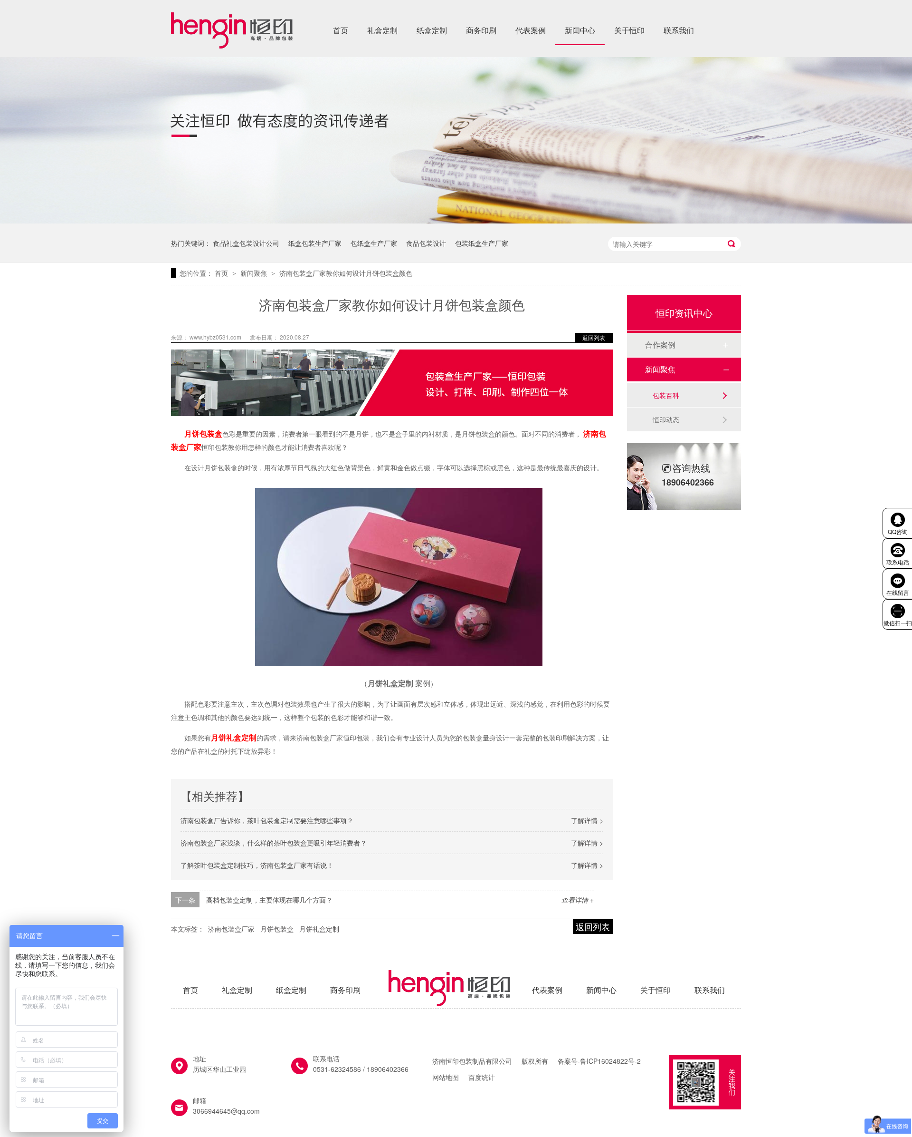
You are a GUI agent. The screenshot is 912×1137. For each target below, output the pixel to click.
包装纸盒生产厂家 (481, 243)
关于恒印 (629, 30)
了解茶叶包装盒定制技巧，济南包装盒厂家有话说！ (256, 865)
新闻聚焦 (254, 273)
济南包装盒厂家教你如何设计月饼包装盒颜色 (345, 273)
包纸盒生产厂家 (374, 243)
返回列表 (593, 337)
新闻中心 (580, 30)
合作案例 (660, 344)
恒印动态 (666, 419)
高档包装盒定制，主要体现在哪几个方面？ (269, 899)
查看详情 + (577, 899)
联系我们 (679, 30)
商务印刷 (481, 30)
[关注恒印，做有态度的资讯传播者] (456, 220)
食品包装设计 (426, 243)
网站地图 (445, 1077)
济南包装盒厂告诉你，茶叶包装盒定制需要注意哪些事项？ (266, 820)
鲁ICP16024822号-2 (610, 1061)
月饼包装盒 (277, 928)
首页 (340, 30)
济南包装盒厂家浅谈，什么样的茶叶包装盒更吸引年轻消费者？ (273, 842)
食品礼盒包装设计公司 (246, 243)
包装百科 (666, 395)
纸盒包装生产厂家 (315, 243)
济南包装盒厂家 (231, 928)
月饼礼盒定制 (319, 928)
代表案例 (530, 30)
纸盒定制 (432, 30)
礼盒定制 (382, 30)
